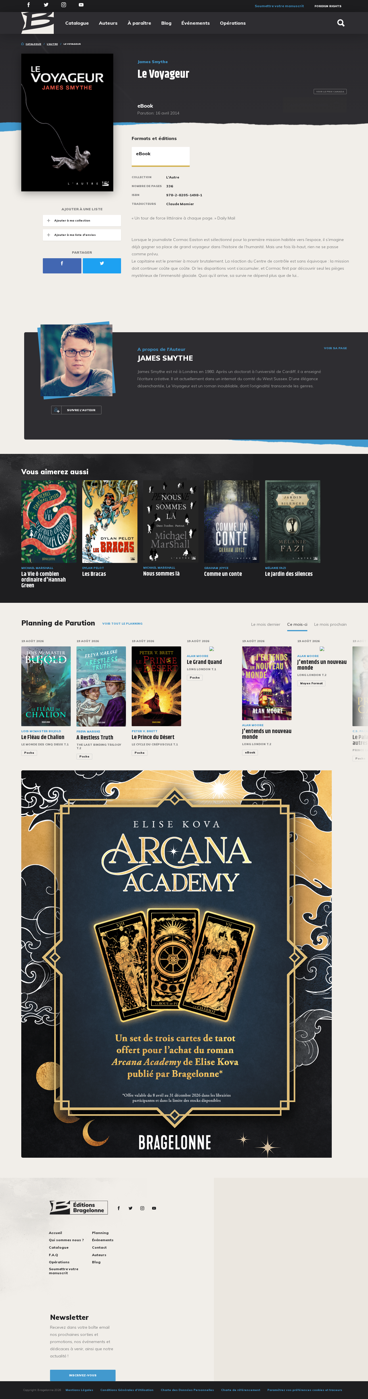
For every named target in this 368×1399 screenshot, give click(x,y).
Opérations (233, 23)
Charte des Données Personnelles (187, 1390)
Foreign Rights (328, 6)
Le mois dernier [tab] (265, 624)
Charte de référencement (240, 1390)
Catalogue (77, 23)
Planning (100, 1233)
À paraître (139, 23)
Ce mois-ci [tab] (297, 624)
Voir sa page (335, 348)
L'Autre (52, 43)
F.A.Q (53, 1255)
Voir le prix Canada (330, 91)
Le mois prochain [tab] (330, 624)
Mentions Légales (79, 1390)
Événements (195, 23)
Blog (166, 23)
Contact (99, 1247)
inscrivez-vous (83, 1375)
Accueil (55, 1233)
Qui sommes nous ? (66, 1240)
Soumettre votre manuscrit (279, 6)
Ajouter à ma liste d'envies (75, 235)
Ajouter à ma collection (72, 220)
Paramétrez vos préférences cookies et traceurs (304, 1390)
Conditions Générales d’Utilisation (127, 1390)
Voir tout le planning (122, 623)
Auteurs (108, 23)
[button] (350, 703)
